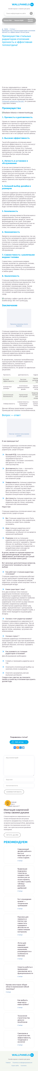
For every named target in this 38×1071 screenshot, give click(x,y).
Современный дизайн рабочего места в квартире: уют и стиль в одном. (24, 853)
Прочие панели (30, 20)
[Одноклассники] (17, 747)
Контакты (23, 1065)
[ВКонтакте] (15, 747)
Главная (8, 1062)
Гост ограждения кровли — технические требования (24, 902)
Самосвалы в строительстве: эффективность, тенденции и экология (24, 1037)
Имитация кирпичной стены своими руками (16, 811)
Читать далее (12, 835)
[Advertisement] (19, 67)
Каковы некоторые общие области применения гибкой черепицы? (17, 987)
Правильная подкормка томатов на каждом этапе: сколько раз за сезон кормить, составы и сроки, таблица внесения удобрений (24, 878)
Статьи (12, 29)
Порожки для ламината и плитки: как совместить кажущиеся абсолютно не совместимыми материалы (24, 924)
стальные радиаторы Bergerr (13, 101)
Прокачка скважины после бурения (19, 325)
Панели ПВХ (8, 20)
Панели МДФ (18, 20)
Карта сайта (15, 1065)
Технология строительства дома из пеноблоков (24, 1019)
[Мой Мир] (20, 747)
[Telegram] (23, 747)
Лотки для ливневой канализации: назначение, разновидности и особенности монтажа (24, 949)
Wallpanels (22, 4)
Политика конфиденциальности (22, 1062)
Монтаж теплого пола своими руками (19, 435)
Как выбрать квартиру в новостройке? (23, 1002)
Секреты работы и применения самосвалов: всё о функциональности (25, 970)
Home (6, 29)
